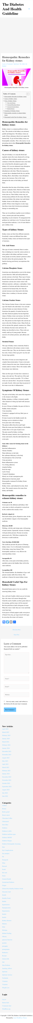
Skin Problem (6, 965)
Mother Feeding (6, 933)
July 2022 (5, 793)
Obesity (4, 936)
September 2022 (6, 786)
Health (4, 895)
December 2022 (6, 777)
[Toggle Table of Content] (27, 93)
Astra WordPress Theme (20, 1018)
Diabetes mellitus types (9, 834)
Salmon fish (5, 959)
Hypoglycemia (6, 908)
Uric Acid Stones (11, 103)
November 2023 (6, 755)
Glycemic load (6, 892)
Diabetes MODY (7, 837)
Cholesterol (5, 821)
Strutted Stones (10, 108)
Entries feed (5, 1003)
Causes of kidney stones (10, 98)
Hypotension (6, 911)
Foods (4, 869)
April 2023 (5, 764)
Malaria (4, 924)
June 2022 (5, 796)
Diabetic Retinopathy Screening (11, 844)
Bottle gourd (5, 812)
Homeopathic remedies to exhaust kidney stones (15, 114)
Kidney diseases (6, 920)
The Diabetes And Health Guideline (13, 8)
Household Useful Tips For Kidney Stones (15, 117)
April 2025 (5, 729)
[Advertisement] (16, 34)
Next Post (16, 635)
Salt (3, 962)
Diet (3, 847)
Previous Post (16, 630)
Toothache (5, 978)
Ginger (4, 885)
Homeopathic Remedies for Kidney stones (15, 96)
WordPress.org (6, 1009)
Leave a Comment (7, 64)
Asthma (4, 805)
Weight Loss (5, 988)
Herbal (4, 901)
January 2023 (6, 774)
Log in (4, 999)
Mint (3, 927)
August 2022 (6, 790)
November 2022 (6, 780)
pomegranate (6, 949)
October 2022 (6, 783)
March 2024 (5, 742)
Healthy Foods (6, 898)
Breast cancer (6, 815)
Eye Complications (7, 850)
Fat (3, 857)
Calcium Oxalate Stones (13, 107)
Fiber (3, 863)
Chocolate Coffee (7, 818)
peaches (4, 943)
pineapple (5, 946)
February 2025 (6, 735)
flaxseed (4, 866)
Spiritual (16, 64)
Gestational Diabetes (8, 882)
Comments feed (6, 1006)
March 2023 (5, 767)
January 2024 (6, 748)
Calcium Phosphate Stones (13, 105)
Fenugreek (5, 860)
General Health (6, 879)
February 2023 (6, 771)
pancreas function (7, 940)
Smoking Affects (7, 968)
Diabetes (4, 828)
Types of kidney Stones (10, 101)
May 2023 (5, 761)
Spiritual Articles (7, 975)
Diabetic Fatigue (7, 841)
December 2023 (6, 751)
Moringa (4, 930)
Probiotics (5, 952)
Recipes (4, 956)
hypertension (6, 905)
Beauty (4, 809)
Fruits (4, 876)
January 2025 (6, 739)
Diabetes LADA (7, 831)
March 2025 (5, 732)
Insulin (4, 914)
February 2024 (6, 745)
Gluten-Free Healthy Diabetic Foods (12, 889)
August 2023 (6, 758)
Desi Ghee (5, 825)
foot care (4, 873)
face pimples (5, 853)
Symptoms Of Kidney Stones (12, 111)
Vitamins (5, 981)
